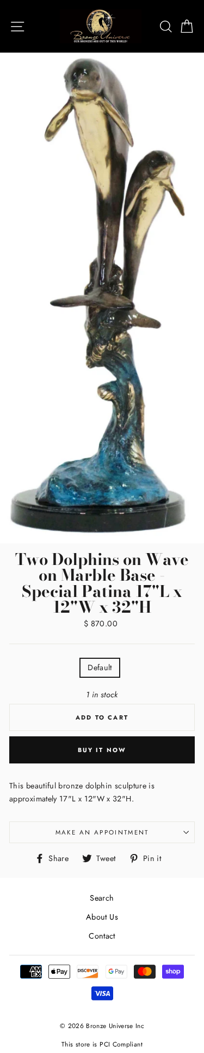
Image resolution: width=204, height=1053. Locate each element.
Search (102, 898)
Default (100, 667)
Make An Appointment (102, 832)
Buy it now (102, 750)
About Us (102, 916)
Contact (102, 935)
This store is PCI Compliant (102, 1044)
